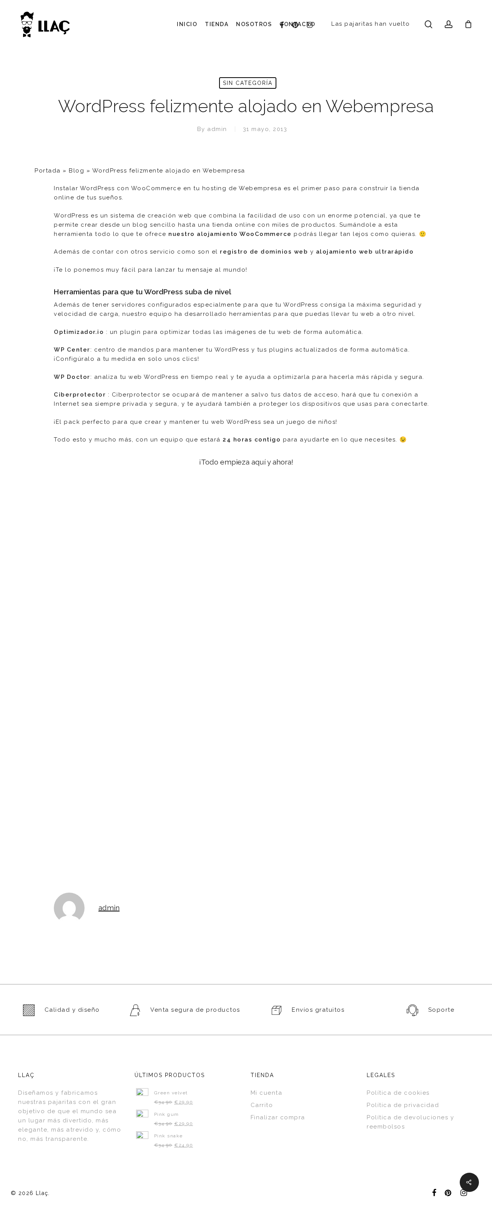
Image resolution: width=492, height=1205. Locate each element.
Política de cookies (398, 1092)
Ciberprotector (80, 394)
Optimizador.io (79, 332)
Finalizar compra (278, 1117)
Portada (48, 170)
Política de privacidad (403, 1105)
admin (217, 129)
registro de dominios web (264, 251)
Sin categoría (248, 83)
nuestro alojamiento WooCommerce (230, 234)
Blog (76, 170)
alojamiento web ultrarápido (365, 251)
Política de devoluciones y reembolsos (410, 1122)
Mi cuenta (267, 1092)
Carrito (262, 1105)
